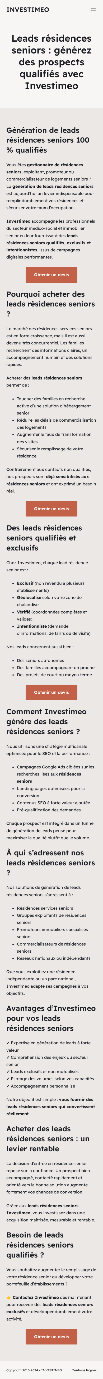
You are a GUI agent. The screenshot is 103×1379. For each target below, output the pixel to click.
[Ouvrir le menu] (93, 10)
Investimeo (27, 9)
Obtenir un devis (51, 274)
